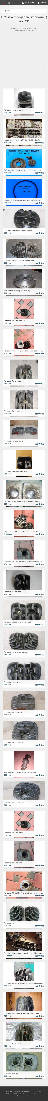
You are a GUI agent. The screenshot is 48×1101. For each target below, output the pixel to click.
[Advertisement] (24, 59)
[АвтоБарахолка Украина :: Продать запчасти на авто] (3, 2)
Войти (43, 3)
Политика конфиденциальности (17, 1092)
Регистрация (30, 3)
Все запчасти (16, 28)
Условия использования (15, 1094)
